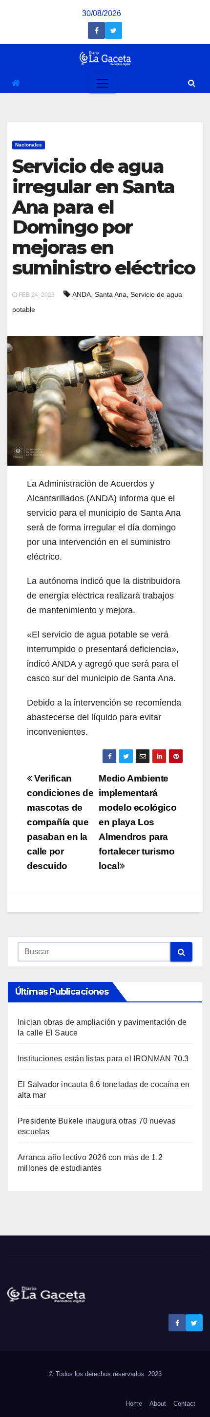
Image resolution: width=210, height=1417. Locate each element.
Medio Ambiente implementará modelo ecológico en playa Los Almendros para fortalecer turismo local (137, 822)
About (157, 1403)
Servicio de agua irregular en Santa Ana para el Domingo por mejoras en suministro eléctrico (103, 217)
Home (134, 1403)
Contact (184, 1403)
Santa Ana (110, 294)
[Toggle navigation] (102, 83)
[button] (192, 83)
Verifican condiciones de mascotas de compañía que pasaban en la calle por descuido (60, 822)
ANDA (81, 294)
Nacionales (28, 144)
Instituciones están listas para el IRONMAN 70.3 (103, 1058)
